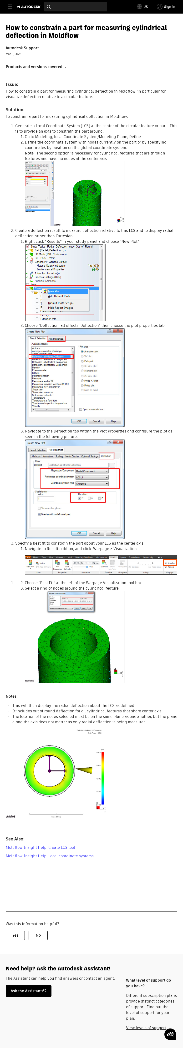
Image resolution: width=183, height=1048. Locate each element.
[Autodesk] (29, 7)
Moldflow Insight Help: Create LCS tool (40, 847)
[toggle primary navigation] (12, 7)
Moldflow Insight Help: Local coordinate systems (50, 856)
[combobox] (75, 6)
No (38, 935)
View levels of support (146, 1028)
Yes (15, 935)
